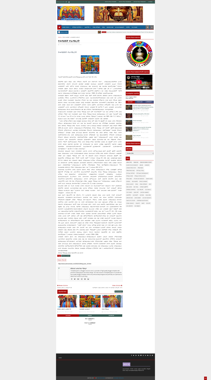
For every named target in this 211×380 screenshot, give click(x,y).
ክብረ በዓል (148, 195)
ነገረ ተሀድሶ (134, 27)
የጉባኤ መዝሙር (130, 203)
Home (59, 37)
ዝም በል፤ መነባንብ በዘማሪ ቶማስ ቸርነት (141, 114)
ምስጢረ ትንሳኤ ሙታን (140, 176)
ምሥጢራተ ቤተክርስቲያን (142, 173)
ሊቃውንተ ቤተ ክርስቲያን (132, 165)
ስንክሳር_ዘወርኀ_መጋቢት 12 (64, 309)
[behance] (148, 355)
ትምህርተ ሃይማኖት (77, 27)
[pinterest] (139, 355)
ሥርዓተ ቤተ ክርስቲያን (139, 178)
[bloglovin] (141, 355)
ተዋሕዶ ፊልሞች (144, 187)
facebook (111, 315)
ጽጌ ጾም (148, 203)
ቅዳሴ (103, 27)
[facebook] (131, 355)
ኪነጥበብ (142, 195)
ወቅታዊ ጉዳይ (110, 27)
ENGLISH (136, 162)
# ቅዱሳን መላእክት (66, 256)
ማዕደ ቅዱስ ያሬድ (131, 170)
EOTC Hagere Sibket (131, 97)
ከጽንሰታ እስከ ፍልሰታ (137, 120)
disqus (90, 315)
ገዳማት (128, 27)
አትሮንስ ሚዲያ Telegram (140, 1)
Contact (150, 1)
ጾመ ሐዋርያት (130, 206)
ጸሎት (143, 203)
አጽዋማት (87, 27)
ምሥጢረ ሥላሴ (140, 170)
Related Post (62, 291)
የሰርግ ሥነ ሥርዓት (131, 200)
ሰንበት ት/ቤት (65, 27)
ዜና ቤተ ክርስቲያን (119, 27)
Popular (140, 102)
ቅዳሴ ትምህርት (96, 27)
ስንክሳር (128, 181)
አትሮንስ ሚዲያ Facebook (125, 1)
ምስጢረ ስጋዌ (130, 176)
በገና (150, 184)
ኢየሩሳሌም (135, 195)
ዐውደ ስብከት (138, 197)
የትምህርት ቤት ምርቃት (142, 200)
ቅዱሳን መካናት (130, 184)
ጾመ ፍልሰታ (137, 206)
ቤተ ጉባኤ (136, 187)
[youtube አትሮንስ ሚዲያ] (69, 2)
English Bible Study (146, 162)
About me (129, 162)
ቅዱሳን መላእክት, (78, 44)
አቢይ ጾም (136, 192)
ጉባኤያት (138, 203)
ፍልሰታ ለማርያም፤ (137, 135)
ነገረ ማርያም (140, 189)
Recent (130, 102)
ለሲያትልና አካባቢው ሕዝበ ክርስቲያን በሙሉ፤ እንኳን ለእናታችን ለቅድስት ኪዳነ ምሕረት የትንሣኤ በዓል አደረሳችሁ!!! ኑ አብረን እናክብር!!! (123, 32)
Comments (149, 102)
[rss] (145, 355)
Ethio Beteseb (129, 98)
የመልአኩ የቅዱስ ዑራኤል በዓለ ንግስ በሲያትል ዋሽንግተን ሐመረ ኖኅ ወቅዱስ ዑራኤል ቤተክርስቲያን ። (142, 129)
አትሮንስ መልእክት (145, 192)
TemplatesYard (101, 378)
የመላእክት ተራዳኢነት (85, 309)
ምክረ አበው (129, 178)
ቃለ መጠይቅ (135, 181)
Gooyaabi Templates (118, 378)
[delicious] (152, 355)
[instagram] (150, 355)
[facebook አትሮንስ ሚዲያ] (66, 2)
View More (119, 291)
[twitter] (134, 355)
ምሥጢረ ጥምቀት (131, 173)
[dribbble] (143, 355)
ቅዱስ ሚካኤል (105, 309)
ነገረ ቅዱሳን (148, 189)
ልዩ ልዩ (141, 165)
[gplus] (136, 355)
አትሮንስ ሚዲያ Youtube (110, 1)
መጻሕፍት (147, 165)
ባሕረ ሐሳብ (129, 187)
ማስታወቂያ (92, 32)
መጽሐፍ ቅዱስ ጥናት (131, 167)
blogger (68, 315)
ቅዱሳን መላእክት (66, 37)
